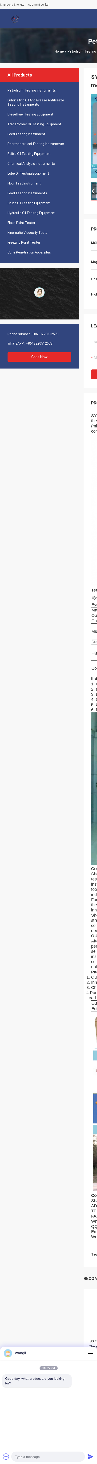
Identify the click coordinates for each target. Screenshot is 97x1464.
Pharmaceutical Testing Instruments (36, 144)
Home (59, 51)
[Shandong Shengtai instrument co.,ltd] (15, 19)
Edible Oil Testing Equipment (29, 154)
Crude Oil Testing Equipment (29, 203)
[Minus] (90, 1353)
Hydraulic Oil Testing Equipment (32, 213)
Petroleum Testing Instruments (32, 90)
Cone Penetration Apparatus (29, 252)
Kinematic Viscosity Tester (28, 232)
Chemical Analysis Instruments (31, 163)
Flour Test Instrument (24, 183)
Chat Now (39, 357)
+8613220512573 (45, 334)
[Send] (90, 1456)
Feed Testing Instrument (26, 134)
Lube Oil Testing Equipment (28, 173)
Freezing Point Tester (24, 242)
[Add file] (6, 1456)
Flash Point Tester (21, 223)
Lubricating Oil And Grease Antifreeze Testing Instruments (36, 102)
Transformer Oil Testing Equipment (34, 124)
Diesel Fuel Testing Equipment (30, 114)
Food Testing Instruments (27, 193)
